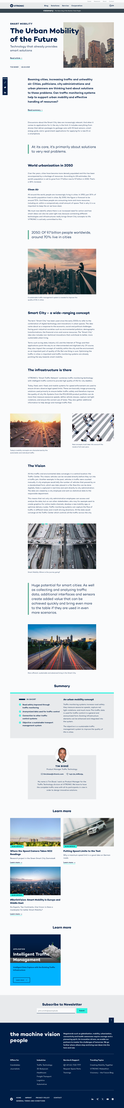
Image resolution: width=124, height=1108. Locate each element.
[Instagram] (112, 1099)
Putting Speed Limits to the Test (82, 851)
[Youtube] (107, 1099)
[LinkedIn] (92, 1099)
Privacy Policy (43, 1098)
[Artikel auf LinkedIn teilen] (5, 92)
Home (18, 1098)
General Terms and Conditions (30, 1101)
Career (89, 1)
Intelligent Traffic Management (31, 956)
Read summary (34, 110)
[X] (102, 1099)
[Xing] (97, 1099)
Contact (111, 1)
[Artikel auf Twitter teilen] (5, 87)
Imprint (28, 1098)
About (104, 1)
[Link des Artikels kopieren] (5, 82)
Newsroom (97, 1)
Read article (15, 58)
